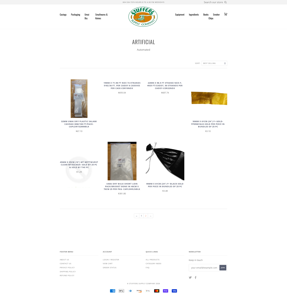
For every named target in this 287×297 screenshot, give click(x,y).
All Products (152, 259)
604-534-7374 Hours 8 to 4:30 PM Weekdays (143, 2)
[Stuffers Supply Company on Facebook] (195, 278)
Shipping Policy (68, 271)
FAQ (147, 267)
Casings (63, 14)
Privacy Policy (67, 267)
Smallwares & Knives (101, 16)
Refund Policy (67, 275)
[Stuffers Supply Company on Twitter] (190, 278)
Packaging (75, 14)
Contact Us (65, 263)
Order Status (109, 267)
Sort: (198, 63)
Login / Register (111, 259)
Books (206, 14)
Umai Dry (87, 16)
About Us (64, 259)
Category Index (153, 263)
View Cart (108, 263)
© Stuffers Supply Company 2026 (143, 283)
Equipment (179, 14)
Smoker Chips (214, 16)
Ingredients (194, 14)
